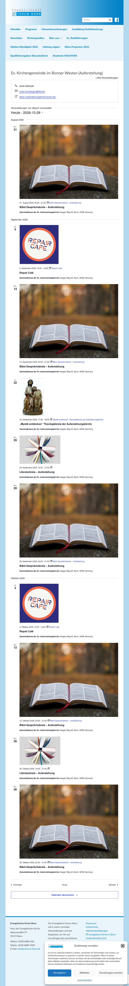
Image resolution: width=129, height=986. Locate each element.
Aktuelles (15, 29)
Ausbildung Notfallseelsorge (87, 29)
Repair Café (27, 272)
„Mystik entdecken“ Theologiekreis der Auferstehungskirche (56, 424)
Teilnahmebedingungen (97, 931)
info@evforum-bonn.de (29, 949)
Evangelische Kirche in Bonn (102, 935)
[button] (122, 945)
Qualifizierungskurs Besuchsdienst (29, 56)
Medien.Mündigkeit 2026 (24, 47)
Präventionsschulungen (54, 29)
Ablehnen (84, 973)
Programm (31, 29)
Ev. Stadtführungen (77, 38)
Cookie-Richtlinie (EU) (96, 938)
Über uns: (54, 38)
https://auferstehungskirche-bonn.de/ (37, 96)
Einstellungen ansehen (111, 973)
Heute (64, 884)
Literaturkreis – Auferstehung (37, 472)
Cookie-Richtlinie (84, 980)
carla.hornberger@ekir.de (32, 91)
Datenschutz (92, 927)
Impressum (91, 923)
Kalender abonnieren (63, 894)
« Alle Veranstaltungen (107, 78)
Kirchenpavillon (35, 38)
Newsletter (16, 38)
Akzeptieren (59, 973)
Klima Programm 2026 (77, 47)
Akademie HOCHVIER (65, 56)
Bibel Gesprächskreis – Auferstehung (42, 207)
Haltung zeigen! (51, 47)
